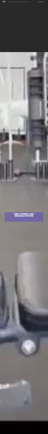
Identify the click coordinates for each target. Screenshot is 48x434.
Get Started (24, 219)
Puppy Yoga (19, 1)
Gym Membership (41, 1)
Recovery (23, 1)
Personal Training (14, 1)
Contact (27, 1)
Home (7, 1)
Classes (10, 1)
